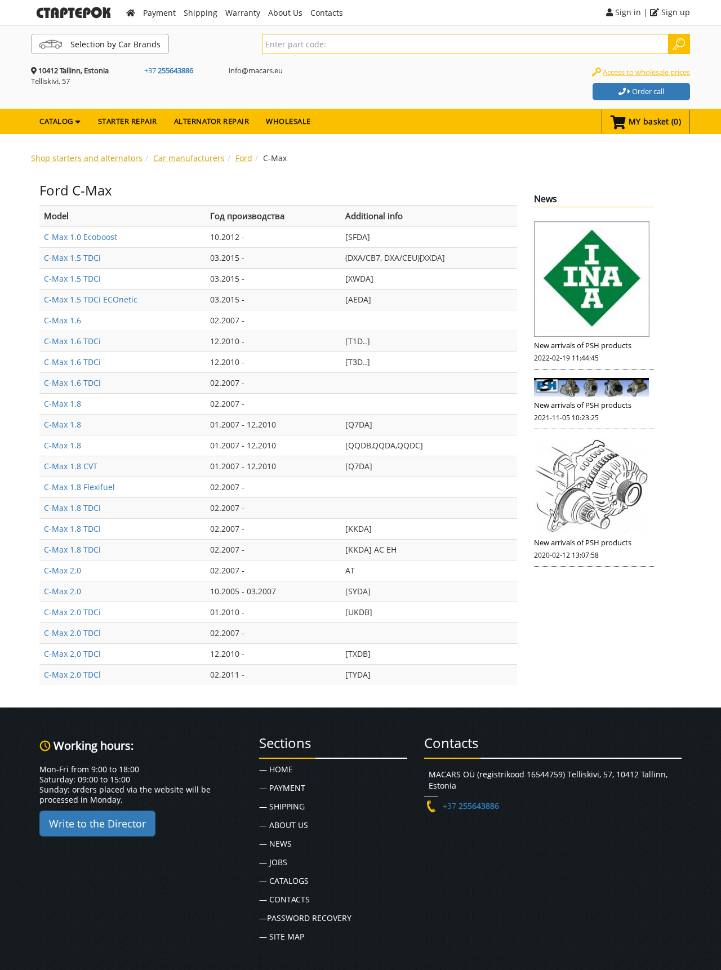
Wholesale (288, 121)
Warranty (242, 12)
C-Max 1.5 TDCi (72, 257)
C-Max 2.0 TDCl (72, 633)
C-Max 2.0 (62, 570)
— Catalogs (284, 880)
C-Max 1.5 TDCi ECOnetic (90, 299)
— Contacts (284, 899)
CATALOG (57, 121)
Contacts (326, 12)
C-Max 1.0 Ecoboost (80, 237)
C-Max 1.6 (62, 320)
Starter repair (127, 121)
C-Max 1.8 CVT (70, 466)
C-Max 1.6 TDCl (72, 382)
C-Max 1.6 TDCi (72, 341)
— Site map (281, 936)
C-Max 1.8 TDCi (72, 507)
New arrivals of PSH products (582, 345)
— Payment (282, 787)
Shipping (200, 12)
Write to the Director (97, 823)
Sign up (674, 12)
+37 (168, 70)
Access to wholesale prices (646, 72)
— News (275, 843)
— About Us (283, 825)
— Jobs (273, 862)
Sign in (627, 12)
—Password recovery (305, 918)
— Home (276, 769)
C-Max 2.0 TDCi (72, 612)
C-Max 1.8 (62, 403)
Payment (159, 12)
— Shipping (282, 806)
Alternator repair (212, 121)
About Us (285, 12)
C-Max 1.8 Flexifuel (79, 487)
